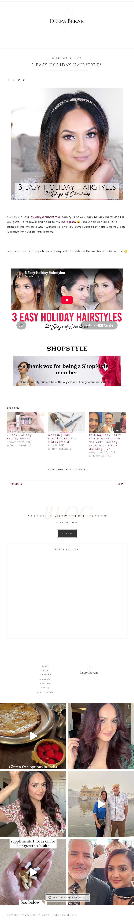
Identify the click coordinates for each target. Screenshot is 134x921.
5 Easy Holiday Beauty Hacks (19, 436)
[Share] (9, 80)
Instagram (68, 222)
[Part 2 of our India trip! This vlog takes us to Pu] (101, 804)
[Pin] (19, 80)
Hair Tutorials (76, 469)
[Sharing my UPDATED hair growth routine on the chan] (33, 804)
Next (121, 484)
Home (66, 533)
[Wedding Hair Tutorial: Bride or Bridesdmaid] (66, 422)
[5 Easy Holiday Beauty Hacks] (25, 422)
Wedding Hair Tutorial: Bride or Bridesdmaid (63, 438)
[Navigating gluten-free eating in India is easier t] (33, 736)
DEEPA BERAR (67, 21)
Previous (16, 484)
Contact (45, 670)
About (45, 666)
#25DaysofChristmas (45, 217)
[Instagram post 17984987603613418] (101, 872)
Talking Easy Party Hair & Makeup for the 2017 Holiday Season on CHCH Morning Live (105, 442)
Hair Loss (45, 683)
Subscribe (45, 674)
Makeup (45, 687)
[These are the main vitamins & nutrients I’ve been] (33, 872)
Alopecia (45, 679)
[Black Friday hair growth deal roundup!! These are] (101, 736)
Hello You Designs (64, 915)
